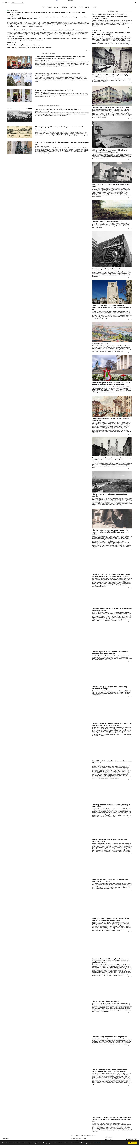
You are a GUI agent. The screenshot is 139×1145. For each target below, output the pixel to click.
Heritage (64, 7)
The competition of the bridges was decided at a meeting (109, 495)
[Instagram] (135, 2)
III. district (20, 47)
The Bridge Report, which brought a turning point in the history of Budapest (59, 128)
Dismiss (132, 1143)
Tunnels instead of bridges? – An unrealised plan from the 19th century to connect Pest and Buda (111, 459)
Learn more (98, 1143)
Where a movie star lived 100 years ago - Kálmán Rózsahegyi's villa (109, 840)
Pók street (48, 47)
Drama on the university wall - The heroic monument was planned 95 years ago (62, 143)
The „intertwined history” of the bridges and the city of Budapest (58, 109)
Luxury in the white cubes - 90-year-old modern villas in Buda (112, 185)
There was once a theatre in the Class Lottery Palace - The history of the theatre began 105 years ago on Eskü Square (112, 1119)
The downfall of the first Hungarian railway (107, 221)
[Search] (23, 2)
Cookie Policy (109, 1139)
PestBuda (34, 47)
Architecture (46, 7)
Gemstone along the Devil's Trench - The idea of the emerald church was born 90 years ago (110, 919)
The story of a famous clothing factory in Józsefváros (111, 107)
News (87, 7)
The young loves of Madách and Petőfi (106, 1001)
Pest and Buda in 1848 (100, 344)
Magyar (94, 7)
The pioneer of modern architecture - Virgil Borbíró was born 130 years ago (112, 609)
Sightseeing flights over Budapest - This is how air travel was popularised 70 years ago (110, 151)
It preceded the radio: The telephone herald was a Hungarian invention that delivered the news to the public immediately (110, 961)
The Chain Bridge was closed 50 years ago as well (109, 1037)
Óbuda (29, 47)
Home (56, 7)
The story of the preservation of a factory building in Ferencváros (111, 806)
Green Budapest (11, 47)
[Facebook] (134, 2)
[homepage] (69, 3)
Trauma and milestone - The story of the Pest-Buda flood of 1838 (110, 419)
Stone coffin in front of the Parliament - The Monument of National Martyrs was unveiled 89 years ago (111, 307)
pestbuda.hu (41, 47)
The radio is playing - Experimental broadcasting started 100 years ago (109, 688)
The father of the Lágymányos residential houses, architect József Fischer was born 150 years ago (110, 1070)
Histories (73, 7)
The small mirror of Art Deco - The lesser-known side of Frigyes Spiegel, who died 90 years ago (112, 724)
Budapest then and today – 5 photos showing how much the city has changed (110, 880)
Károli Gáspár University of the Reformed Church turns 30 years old (112, 762)
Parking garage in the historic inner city (106, 269)
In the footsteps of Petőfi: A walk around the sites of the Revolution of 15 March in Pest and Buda (111, 384)
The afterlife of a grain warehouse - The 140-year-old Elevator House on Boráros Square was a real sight (111, 575)
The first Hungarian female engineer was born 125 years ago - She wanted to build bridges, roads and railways (110, 532)
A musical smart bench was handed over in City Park (54, 90)
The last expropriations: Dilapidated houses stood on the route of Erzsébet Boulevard (111, 653)
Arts (80, 7)
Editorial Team (109, 1137)
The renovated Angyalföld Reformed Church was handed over (57, 74)
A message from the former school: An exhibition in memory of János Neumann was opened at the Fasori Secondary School (60, 58)
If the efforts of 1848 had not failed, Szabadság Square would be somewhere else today (111, 76)
